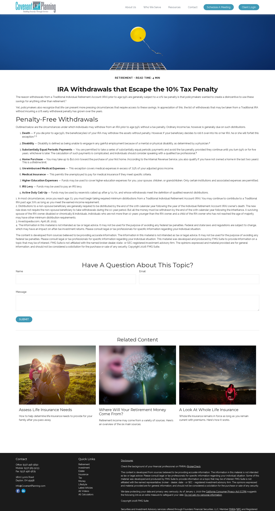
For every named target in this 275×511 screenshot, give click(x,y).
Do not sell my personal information (203, 495)
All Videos (83, 491)
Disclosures (127, 460)
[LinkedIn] (23, 491)
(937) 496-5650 (30, 464)
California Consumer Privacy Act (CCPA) (226, 491)
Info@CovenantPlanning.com (30, 486)
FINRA (232, 509)
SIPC (238, 509)
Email (142, 271)
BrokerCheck (194, 466)
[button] (130, 7)
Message (21, 291)
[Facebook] (18, 491)
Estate (81, 471)
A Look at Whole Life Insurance (208, 409)
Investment (84, 467)
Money (82, 481)
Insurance (83, 474)
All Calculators (85, 494)
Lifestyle (82, 484)
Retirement (84, 464)
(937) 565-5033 (31, 468)
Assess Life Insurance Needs (45, 409)
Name (19, 271)
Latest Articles (85, 487)
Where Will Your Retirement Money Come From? (132, 411)
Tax (80, 477)
